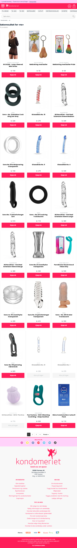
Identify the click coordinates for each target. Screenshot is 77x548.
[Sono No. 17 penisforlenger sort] (13, 181)
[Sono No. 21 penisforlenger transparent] (38, 281)
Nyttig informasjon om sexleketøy (39, 508)
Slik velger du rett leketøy (38, 506)
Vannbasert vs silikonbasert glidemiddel (38, 513)
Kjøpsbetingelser (19, 486)
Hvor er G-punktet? (38, 521)
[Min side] (69, 6)
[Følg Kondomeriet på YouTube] (38, 444)
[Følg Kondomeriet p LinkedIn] (49, 444)
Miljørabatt (57, 491)
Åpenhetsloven (20, 491)
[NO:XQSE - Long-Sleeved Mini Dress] (13, 31)
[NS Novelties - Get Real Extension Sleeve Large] (64, 181)
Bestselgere (31, 11)
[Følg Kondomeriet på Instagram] (21, 444)
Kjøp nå (13, 75)
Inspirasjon (20, 498)
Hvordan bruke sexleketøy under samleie (38, 526)
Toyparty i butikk (57, 493)
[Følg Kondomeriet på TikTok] (55, 444)
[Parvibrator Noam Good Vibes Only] (64, 231)
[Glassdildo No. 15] (38, 81)
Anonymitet (32, 1)
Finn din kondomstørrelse (38, 516)
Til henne (5, 11)
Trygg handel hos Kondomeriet (57, 488)
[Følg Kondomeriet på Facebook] (33, 444)
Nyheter (64, 11)
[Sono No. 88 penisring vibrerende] (13, 331)
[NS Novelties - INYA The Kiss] (13, 381)
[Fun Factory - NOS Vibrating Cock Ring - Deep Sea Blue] (38, 381)
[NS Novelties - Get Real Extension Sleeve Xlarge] (13, 231)
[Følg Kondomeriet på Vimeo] (44, 444)
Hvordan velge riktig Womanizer (38, 523)
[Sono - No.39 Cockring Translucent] (38, 181)
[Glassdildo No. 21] (38, 331)
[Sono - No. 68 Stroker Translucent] (64, 281)
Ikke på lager (38, 375)
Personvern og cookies (19, 488)
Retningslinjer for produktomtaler (20, 496)
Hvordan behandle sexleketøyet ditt (38, 511)
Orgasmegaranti (57, 486)
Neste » (46, 434)
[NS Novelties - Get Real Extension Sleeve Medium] (64, 81)
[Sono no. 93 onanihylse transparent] (13, 281)
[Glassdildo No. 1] (64, 331)
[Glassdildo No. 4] (64, 131)
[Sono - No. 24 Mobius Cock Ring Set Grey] (13, 81)
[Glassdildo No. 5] (38, 131)
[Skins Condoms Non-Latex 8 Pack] (64, 381)
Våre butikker (20, 483)
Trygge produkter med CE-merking (57, 496)
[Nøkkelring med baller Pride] (64, 31)
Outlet (40, 11)
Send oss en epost (38, 466)
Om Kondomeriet (57, 483)
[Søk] (73, 16)
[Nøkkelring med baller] (38, 31)
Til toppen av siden (38, 545)
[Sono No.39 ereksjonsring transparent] (13, 131)
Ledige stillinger (57, 498)
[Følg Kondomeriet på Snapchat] (27, 444)
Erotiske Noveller (52, 11)
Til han (14, 11)
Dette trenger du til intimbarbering (38, 518)
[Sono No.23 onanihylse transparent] (38, 231)
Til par (22, 11)
